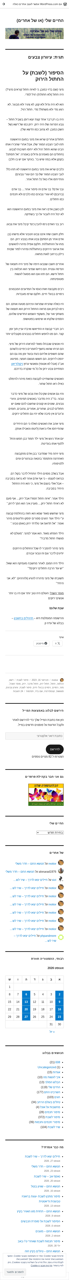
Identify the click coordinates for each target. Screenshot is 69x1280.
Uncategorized (47, 1067)
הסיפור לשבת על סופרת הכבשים (40, 1221)
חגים (57, 1097)
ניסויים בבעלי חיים (42, 687)
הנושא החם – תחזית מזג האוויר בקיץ (38, 1211)
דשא (11, 680)
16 (59, 1009)
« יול (52, 1031)
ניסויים (55, 687)
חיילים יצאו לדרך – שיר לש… (30, 879)
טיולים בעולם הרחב (48, 1102)
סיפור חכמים (52, 1112)
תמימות (30, 691)
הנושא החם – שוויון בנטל (45, 1186)
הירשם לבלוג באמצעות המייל (43, 710)
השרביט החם (52, 1092)
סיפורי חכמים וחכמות (47, 1122)
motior (55, 680)
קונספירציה (49, 691)
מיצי (62, 687)
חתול (53, 683)
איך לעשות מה (51, 1077)
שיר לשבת (54, 1127)
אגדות (56, 1072)
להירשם (55, 749)
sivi (54, 879)
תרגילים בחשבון (24, 618)
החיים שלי (54, 1087)
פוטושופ (60, 691)
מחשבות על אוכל (50, 1107)
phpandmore (48, 935)
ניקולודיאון (17, 363)
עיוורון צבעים (12, 687)
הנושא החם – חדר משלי (29, 863)
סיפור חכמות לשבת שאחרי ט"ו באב (39, 1241)
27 (26, 1016)
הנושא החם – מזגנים (48, 1231)
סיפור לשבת (22, 680)
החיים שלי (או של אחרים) (40, 20)
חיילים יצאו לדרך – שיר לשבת (42, 1156)
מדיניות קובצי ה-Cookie (41, 1265)
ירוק (24, 683)
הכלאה (60, 683)
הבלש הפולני (52, 1082)
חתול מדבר (32, 683)
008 (57, 1062)
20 (26, 1009)
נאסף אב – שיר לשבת (47, 1176)
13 (26, 1001)
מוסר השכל (15, 683)
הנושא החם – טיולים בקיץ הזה (42, 1251)
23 (59, 1016)
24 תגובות (18, 691)
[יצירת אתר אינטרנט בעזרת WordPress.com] (34, 4)
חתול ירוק (44, 683)
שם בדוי (39, 691)
